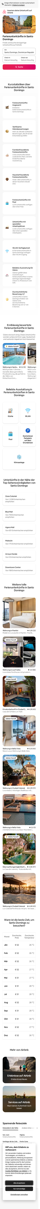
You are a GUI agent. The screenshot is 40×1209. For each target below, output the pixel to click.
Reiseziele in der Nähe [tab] (10, 1128)
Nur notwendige (19, 1189)
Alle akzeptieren (19, 1183)
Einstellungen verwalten (19, 1195)
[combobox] (19, 52)
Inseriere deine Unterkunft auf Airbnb (19, 11)
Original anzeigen (18, 5)
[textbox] (10, 60)
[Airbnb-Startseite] (4, 11)
